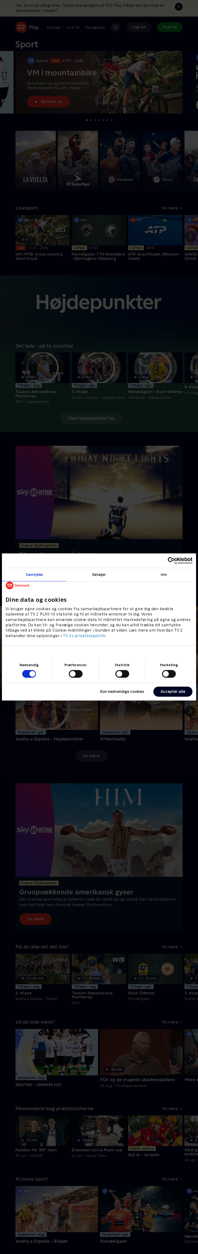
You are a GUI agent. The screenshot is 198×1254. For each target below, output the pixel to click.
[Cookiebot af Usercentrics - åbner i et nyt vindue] (171, 560)
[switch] (76, 674)
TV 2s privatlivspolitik (84, 635)
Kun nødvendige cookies (122, 691)
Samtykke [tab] (34, 574)
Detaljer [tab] (99, 574)
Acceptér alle (173, 691)
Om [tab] (164, 574)
